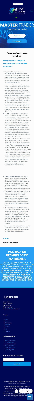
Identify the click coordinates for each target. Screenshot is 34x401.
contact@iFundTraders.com (11, 309)
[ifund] (17, 10)
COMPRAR (17, 41)
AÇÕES (17, 35)
